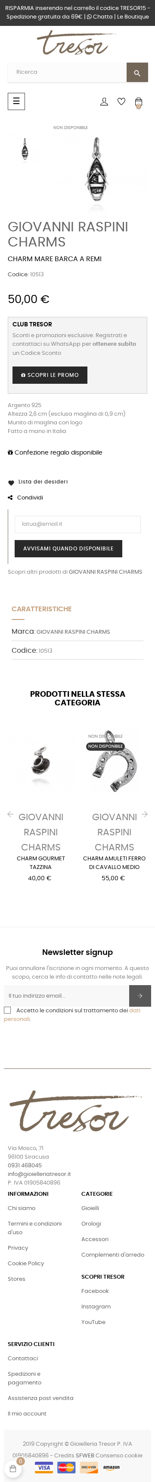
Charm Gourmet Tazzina (41, 863)
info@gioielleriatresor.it (39, 1174)
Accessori (94, 1239)
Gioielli (90, 1208)
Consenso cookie (119, 1456)
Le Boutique (133, 17)
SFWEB (85, 1456)
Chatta (102, 17)
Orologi (91, 1224)
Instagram (96, 1307)
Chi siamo (21, 1208)
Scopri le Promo (52, 375)
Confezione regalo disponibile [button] (57, 453)
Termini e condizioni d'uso (35, 1228)
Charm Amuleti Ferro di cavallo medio (114, 863)
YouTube (93, 1322)
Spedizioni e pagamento (24, 1378)
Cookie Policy (26, 1264)
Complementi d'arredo (112, 1255)
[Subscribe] (140, 996)
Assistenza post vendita (41, 1398)
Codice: (18, 275)
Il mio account (27, 1414)
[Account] (104, 101)
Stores (16, 1279)
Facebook (95, 1291)
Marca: (23, 631)
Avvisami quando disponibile (68, 548)
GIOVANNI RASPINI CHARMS (106, 572)
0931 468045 (25, 1166)
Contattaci (23, 1359)
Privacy (18, 1248)
